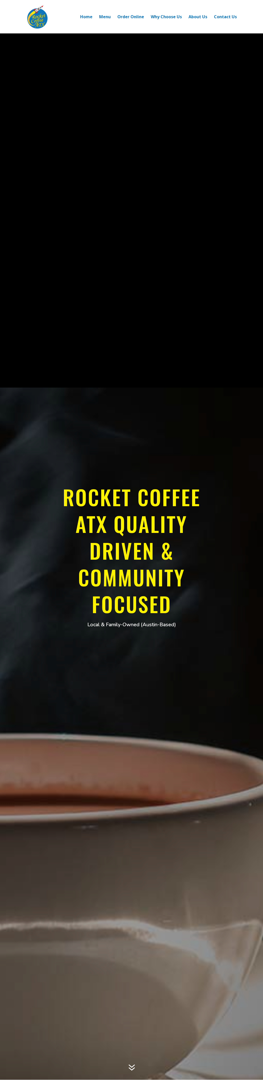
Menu (105, 17)
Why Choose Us (166, 17)
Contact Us (225, 17)
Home (86, 17)
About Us (198, 17)
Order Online (130, 17)
